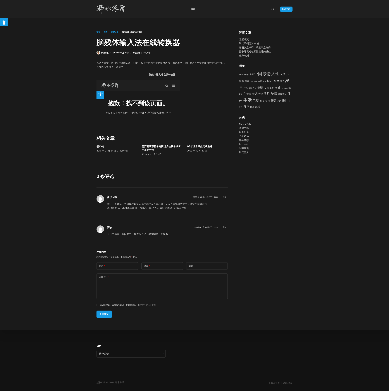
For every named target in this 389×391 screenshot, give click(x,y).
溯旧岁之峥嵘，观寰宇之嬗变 (255, 47)
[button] (4, 22)
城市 (270, 81)
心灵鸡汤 (244, 136)
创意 (247, 81)
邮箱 (147, 265)
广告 (254, 88)
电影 (256, 100)
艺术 (279, 101)
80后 (241, 74)
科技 (262, 100)
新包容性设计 (287, 88)
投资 (266, 87)
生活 (247, 100)
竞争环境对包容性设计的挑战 (255, 51)
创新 (251, 81)
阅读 (252, 107)
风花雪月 (244, 152)
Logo (246, 74)
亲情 (267, 73)
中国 (258, 73)
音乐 (257, 106)
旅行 (242, 94)
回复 (224, 197)
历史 (255, 81)
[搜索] (273, 9)
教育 (272, 88)
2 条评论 (146, 53)
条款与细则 (274, 382)
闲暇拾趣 (136, 53)
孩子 (282, 81)
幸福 (250, 88)
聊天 (274, 100)
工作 (246, 88)
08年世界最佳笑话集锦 (199, 146)
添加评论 (104, 277)
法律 (248, 93)
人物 (283, 74)
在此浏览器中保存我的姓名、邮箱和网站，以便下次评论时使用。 (129, 305)
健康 (241, 81)
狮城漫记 (282, 93)
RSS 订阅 (286, 9)
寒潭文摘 (244, 128)
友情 (260, 81)
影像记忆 (244, 132)
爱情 (273, 94)
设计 (285, 100)
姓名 (102, 265)
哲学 (264, 81)
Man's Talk (245, 124)
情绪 (260, 88)
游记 (255, 93)
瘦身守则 (244, 55)
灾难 (260, 93)
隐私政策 (288, 382)
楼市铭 (100, 146)
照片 (267, 94)
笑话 (267, 100)
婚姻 (277, 81)
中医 (252, 74)
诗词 (246, 106)
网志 (193, 9)
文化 (278, 88)
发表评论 (104, 314)
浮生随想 (244, 140)
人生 (288, 75)
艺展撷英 (244, 39)
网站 (190, 265)
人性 (275, 73)
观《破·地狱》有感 (249, 43)
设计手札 (244, 144)
